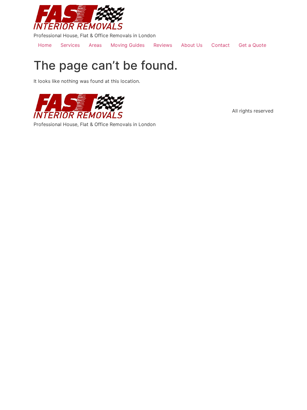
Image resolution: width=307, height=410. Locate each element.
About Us (191, 45)
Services (70, 45)
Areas (95, 45)
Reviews (163, 45)
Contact (220, 45)
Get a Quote (252, 45)
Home (45, 45)
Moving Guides (128, 45)
